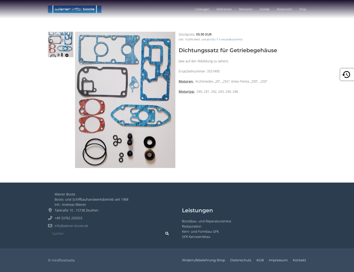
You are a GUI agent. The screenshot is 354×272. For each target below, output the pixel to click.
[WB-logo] (74, 9)
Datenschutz (240, 260)
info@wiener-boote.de (71, 226)
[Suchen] (167, 233)
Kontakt (299, 260)
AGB (260, 260)
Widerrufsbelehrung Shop (203, 260)
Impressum (278, 260)
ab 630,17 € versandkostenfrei (224, 39)
